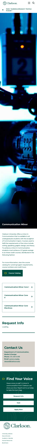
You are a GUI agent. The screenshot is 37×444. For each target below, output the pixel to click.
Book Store (5, 443)
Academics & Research (18, 9)
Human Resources (7, 440)
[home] (3, 10)
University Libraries (7, 433)
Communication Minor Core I (16, 287)
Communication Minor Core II (16, 296)
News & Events (6, 436)
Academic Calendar (7, 438)
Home (8, 9)
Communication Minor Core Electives (16, 307)
